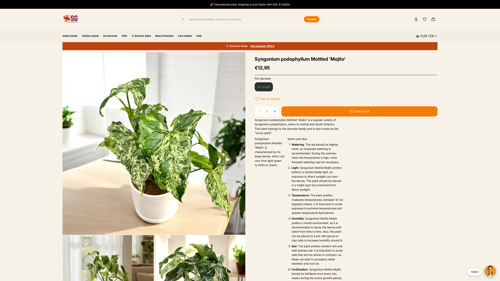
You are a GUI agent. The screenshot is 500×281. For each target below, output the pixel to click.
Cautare (311, 19)
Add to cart (361, 111)
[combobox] (244, 19)
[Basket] (433, 19)
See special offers (262, 46)
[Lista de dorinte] (424, 19)
